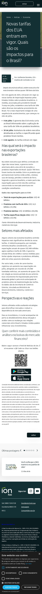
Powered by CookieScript (10, 591)
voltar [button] (33, 435)
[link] (21, 371)
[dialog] (21, 572)
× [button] (39, 554)
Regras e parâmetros (8, 524)
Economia (26, 17)
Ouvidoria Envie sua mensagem (28, 505)
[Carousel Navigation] (21, 450)
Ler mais (29, 564)
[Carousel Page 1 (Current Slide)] (24, 450)
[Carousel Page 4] (29, 450)
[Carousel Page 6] (33, 450)
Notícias (17, 17)
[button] (31, 493)
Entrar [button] (24, 4)
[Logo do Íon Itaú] (4, 4)
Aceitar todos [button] (11, 587)
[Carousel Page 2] (26, 450)
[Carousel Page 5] (31, 450)
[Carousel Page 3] (28, 450)
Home (8, 17)
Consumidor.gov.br (28, 510)
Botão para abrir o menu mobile (38, 4)
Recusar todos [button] (30, 587)
